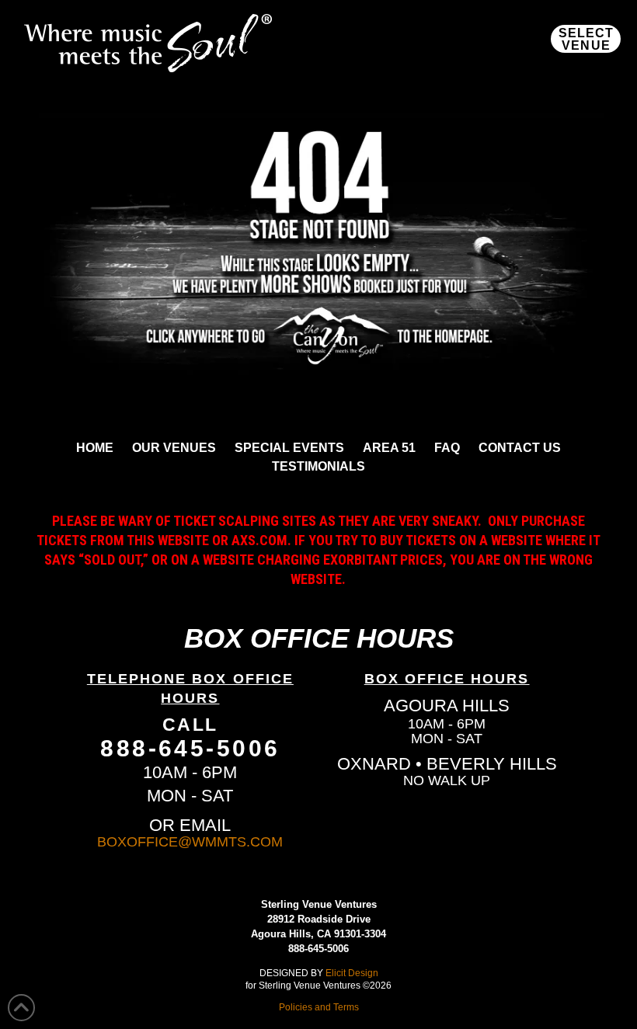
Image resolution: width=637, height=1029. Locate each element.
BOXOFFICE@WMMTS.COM (190, 842)
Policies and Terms (319, 1007)
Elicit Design (351, 973)
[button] (586, 39)
